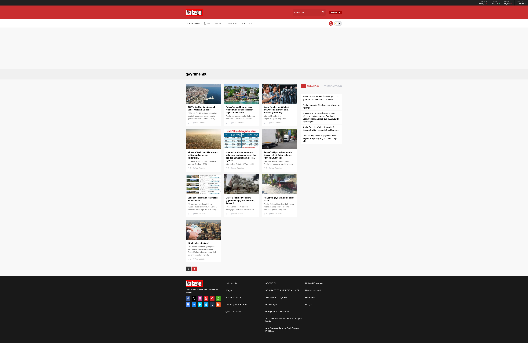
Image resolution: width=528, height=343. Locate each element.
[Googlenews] (188, 304)
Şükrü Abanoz (238, 214)
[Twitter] (194, 298)
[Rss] (218, 304)
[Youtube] (206, 298)
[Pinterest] (212, 298)
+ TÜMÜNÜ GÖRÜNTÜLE (332, 86)
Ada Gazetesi (200, 123)
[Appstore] (194, 304)
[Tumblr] (212, 304)
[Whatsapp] (218, 298)
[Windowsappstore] (206, 304)
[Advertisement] (264, 48)
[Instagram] (200, 298)
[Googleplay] (200, 304)
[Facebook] (188, 298)
